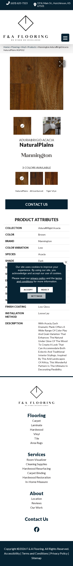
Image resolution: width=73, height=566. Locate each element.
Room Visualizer (36, 459)
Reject (45, 289)
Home (7, 47)
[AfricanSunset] (36, 178)
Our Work (36, 507)
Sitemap (36, 558)
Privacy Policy (59, 553)
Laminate (36, 425)
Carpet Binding (36, 473)
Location (36, 498)
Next (67, 124)
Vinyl (23, 47)
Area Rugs (36, 442)
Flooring (15, 47)
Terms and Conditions (35, 553)
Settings (36, 296)
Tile (36, 438)
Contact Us (36, 204)
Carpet (36, 420)
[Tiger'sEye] (51, 178)
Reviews (37, 503)
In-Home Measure (36, 481)
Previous (5, 124)
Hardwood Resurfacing (36, 468)
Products (32, 47)
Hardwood (36, 429)
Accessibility (12, 553)
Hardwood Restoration (37, 477)
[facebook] (36, 529)
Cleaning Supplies (36, 464)
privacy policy (38, 278)
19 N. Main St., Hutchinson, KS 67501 (54, 4)
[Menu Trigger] (65, 38)
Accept (28, 289)
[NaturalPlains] (22, 178)
